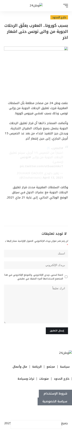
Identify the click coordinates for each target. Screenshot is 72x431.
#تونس (25, 157)
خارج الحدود (59, 17)
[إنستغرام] (56, 413)
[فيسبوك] (70, 413)
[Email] (32, 424)
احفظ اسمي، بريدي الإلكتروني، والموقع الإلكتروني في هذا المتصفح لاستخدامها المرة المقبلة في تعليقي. (33, 277)
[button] (64, 5)
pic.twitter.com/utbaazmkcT (41, 166)
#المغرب (57, 148)
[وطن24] (36, 5)
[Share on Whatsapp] (40, 424)
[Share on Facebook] (57, 424)
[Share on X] (48, 424)
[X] (65, 413)
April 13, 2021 (53, 177)
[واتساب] (52, 413)
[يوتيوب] (61, 413)
